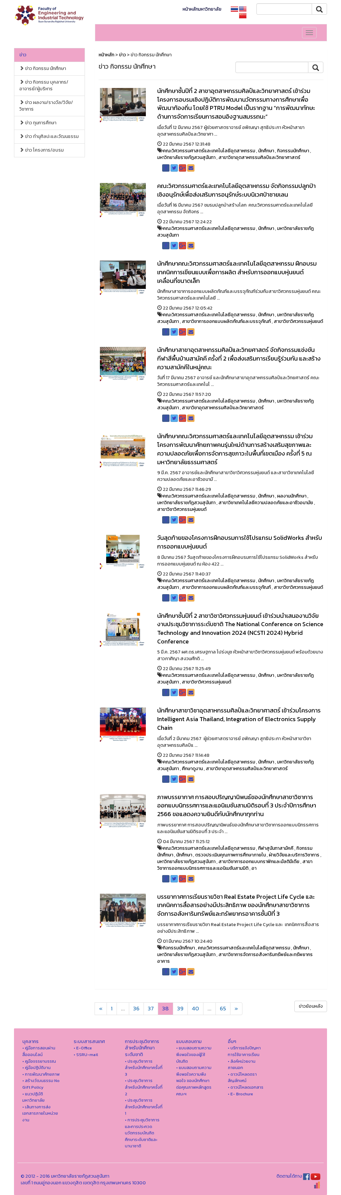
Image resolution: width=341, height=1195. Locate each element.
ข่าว (22, 54)
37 (151, 1008)
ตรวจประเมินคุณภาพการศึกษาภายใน (230, 854)
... (123, 1008)
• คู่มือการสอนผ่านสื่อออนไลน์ (38, 1051)
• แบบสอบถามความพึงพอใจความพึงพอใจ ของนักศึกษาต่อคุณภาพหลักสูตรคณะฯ (193, 1080)
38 (165, 1008)
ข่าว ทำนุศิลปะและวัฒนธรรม (51, 136)
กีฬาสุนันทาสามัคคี (275, 848)
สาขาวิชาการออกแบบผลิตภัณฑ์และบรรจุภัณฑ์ (226, 321)
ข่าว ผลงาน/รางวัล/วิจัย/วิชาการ (46, 106)
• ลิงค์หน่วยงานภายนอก (241, 1064)
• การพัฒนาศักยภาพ (41, 1074)
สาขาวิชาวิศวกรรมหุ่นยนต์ (298, 321)
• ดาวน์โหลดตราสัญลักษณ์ (242, 1077)
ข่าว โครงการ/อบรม (44, 150)
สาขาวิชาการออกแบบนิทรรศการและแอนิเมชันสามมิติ (234, 865)
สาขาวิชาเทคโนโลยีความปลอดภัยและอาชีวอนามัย (265, 502)
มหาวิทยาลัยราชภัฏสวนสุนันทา (186, 157)
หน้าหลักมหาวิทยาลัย (201, 9)
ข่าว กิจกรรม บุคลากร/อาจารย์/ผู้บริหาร (43, 85)
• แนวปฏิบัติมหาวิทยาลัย (33, 1097)
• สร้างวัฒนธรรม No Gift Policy (41, 1083)
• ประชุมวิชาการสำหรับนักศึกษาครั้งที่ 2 (144, 1087)
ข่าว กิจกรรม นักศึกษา (45, 68)
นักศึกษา (266, 150)
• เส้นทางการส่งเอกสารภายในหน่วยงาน (40, 1113)
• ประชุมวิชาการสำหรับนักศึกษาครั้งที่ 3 (144, 1067)
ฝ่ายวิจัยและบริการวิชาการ (294, 854)
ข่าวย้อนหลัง (311, 1006)
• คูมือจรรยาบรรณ (39, 1061)
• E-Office (83, 1048)
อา (253, 868)
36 (136, 1008)
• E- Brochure (240, 1094)
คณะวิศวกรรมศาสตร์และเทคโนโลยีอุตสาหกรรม (209, 150)
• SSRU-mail (86, 1054)
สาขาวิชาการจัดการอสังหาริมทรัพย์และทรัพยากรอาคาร (235, 958)
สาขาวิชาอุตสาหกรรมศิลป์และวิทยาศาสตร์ (259, 157)
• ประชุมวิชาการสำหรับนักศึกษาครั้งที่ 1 (144, 1106)
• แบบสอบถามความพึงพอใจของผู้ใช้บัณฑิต (193, 1054)
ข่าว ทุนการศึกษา (40, 122)
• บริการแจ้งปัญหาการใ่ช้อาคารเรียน (244, 1051)
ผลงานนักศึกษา (291, 496)
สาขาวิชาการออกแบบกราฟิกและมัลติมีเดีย (258, 861)
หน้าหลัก (106, 54)
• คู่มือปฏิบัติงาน (36, 1067)
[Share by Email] (190, 168)
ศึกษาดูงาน (192, 768)
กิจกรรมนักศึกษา (293, 150)
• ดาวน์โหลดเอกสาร (245, 1087)
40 (195, 1008)
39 (180, 1008)
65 (223, 1008)
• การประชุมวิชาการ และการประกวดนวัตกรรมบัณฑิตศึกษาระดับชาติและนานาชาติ (142, 1133)
